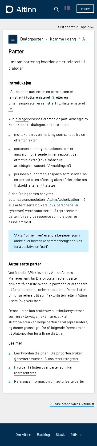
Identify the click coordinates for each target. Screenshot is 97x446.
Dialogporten (32, 39)
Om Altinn (23, 435)
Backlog (43, 435)
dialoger (22, 119)
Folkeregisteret (38, 97)
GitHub (75, 435)
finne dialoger (53, 333)
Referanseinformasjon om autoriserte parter (49, 381)
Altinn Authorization (63, 199)
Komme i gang (63, 39)
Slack (60, 435)
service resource (38, 216)
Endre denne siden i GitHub (71, 404)
